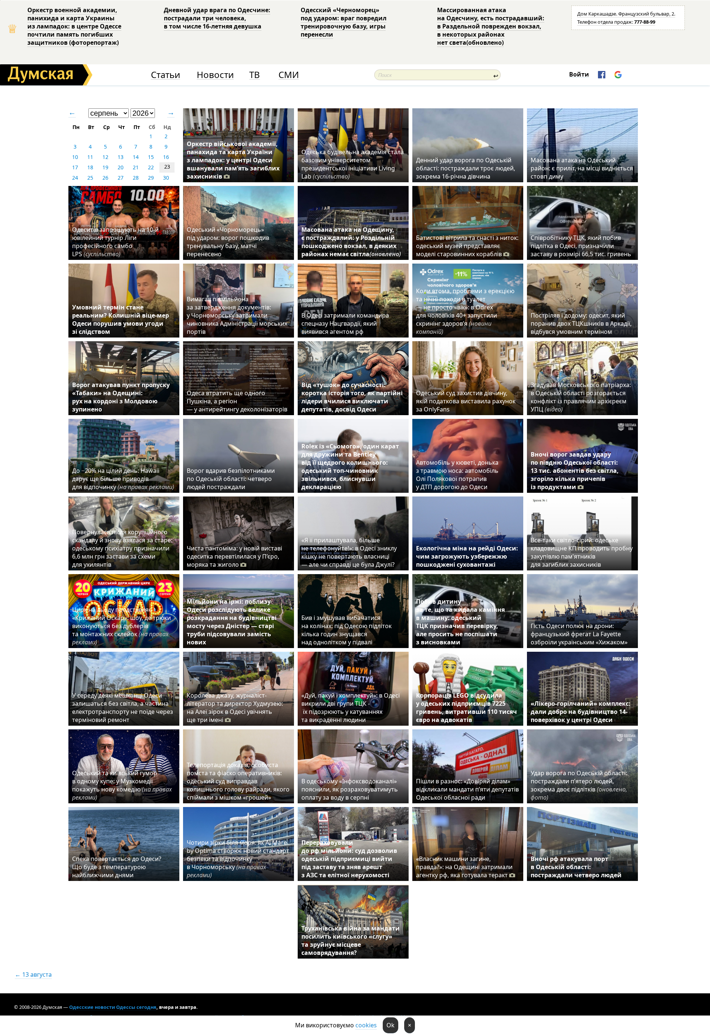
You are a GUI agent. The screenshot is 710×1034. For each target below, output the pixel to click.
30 (166, 177)
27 (121, 177)
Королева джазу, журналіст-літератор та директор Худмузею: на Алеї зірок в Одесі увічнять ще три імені (235, 707)
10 (75, 156)
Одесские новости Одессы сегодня (112, 1007)
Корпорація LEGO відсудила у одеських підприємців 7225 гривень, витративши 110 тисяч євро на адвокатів (466, 707)
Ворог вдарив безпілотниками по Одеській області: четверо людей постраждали (231, 479)
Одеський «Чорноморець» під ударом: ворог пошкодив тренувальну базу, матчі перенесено (228, 242)
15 (151, 156)
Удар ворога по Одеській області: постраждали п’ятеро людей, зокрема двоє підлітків (579, 785)
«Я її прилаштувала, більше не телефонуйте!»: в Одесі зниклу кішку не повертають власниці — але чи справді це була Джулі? (349, 552)
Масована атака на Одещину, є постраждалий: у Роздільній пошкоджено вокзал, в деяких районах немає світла (351, 242)
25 (90, 177)
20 (121, 167)
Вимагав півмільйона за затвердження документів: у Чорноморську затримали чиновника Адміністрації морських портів (237, 315)
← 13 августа (33, 974)
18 (90, 167)
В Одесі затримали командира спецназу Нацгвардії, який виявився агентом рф (345, 323)
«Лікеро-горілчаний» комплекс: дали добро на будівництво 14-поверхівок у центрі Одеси (580, 711)
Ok (390, 1025)
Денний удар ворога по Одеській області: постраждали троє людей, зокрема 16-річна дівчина (465, 168)
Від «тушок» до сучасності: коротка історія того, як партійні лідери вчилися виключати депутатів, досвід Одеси (352, 397)
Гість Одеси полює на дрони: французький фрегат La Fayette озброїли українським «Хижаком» (579, 634)
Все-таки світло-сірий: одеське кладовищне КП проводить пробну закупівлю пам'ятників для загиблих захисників (582, 552)
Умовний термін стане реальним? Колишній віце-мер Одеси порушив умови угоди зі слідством (120, 319)
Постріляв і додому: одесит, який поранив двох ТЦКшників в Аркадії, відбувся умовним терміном (581, 323)
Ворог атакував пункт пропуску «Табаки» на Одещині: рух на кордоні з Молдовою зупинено (121, 397)
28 (136, 177)
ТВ (254, 74)
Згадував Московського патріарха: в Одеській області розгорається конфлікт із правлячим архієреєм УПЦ (581, 397)
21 (136, 167)
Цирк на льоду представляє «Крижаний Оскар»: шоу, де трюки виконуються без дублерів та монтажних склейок (121, 626)
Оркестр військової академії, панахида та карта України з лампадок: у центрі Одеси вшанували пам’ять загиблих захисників (233, 160)
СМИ (288, 74)
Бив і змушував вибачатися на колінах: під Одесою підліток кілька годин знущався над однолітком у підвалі (346, 630)
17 (75, 167)
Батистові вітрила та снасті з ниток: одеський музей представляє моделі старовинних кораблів (467, 246)
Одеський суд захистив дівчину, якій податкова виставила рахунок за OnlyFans (465, 401)
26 (105, 177)
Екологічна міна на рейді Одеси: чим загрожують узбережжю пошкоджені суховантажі (467, 556)
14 (136, 156)
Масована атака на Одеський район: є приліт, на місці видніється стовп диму (582, 168)
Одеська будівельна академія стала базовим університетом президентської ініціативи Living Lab (352, 164)
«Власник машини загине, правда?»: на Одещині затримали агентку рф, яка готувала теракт (464, 867)
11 (90, 156)
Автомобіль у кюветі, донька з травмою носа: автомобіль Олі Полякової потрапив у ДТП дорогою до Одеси (457, 474)
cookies (366, 1025)
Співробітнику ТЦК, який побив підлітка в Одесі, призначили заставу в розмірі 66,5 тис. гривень (581, 246)
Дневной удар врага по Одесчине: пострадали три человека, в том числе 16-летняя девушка (217, 18)
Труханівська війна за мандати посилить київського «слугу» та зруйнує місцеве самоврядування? (350, 940)
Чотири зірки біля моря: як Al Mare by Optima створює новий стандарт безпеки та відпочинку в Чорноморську (238, 858)
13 (121, 156)
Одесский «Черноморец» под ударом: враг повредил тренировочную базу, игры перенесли (343, 22)
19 (105, 167)
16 (166, 156)
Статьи (165, 74)
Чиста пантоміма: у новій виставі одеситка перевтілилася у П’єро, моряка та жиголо (234, 556)
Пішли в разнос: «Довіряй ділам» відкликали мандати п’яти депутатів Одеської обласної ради (467, 789)
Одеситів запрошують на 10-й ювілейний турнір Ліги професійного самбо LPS (115, 242)
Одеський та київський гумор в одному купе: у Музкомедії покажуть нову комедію (122, 785)
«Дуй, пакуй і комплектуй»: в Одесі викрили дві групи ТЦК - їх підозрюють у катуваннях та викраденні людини (350, 707)
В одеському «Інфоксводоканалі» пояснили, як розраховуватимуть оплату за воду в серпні (349, 789)
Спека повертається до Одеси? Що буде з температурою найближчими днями (116, 867)
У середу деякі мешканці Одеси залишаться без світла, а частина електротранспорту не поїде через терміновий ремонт (122, 707)
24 (75, 177)
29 (151, 177)
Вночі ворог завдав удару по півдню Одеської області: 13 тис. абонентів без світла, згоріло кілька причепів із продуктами (575, 470)
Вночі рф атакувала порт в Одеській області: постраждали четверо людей (576, 867)
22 (151, 167)
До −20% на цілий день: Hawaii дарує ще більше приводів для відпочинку (123, 479)
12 (105, 156)
